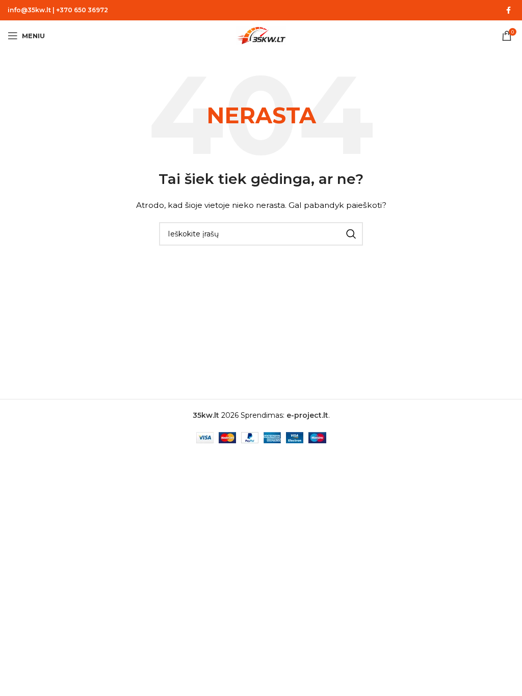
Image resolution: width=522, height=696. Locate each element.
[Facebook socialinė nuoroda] (508, 10)
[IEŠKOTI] (351, 234)
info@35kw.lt (29, 10)
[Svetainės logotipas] (261, 35)
